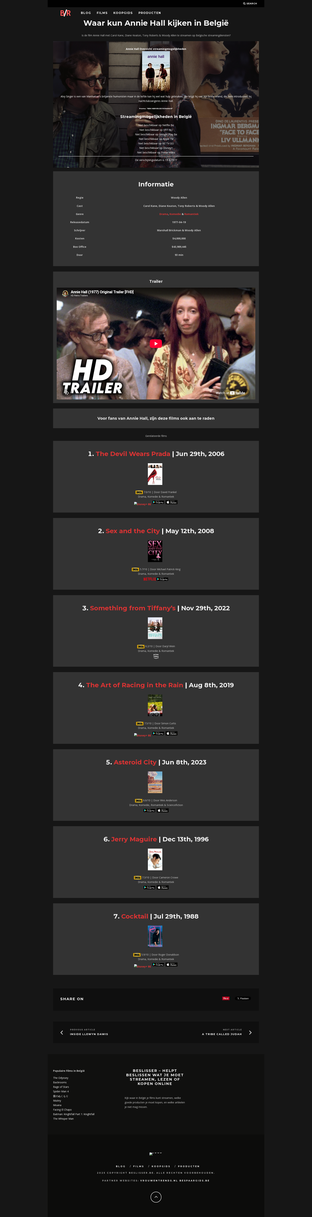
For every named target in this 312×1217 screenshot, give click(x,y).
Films (102, 13)
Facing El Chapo (62, 1109)
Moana (57, 1105)
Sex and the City (133, 531)
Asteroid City (135, 762)
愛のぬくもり (60, 1096)
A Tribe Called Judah (222, 1034)
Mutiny (57, 1100)
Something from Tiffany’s (133, 608)
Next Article (232, 1030)
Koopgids (123, 13)
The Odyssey (60, 1078)
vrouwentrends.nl (159, 1180)
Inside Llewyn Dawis (89, 1034)
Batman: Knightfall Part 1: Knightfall (73, 1114)
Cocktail (134, 916)
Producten (149, 13)
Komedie (175, 214)
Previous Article (82, 1030)
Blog (86, 13)
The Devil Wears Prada (133, 454)
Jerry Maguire (134, 839)
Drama (163, 214)
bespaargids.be (194, 1180)
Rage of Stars (61, 1087)
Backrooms (60, 1082)
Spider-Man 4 (61, 1091)
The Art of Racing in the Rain (134, 685)
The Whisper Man (63, 1118)
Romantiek (191, 214)
